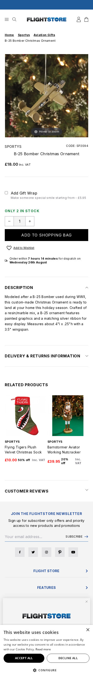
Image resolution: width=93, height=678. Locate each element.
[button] (46, 670)
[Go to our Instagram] (46, 552)
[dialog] (46, 651)
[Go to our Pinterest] (60, 552)
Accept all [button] (24, 658)
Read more (43, 649)
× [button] (87, 630)
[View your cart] (86, 19)
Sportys (13, 146)
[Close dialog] (86, 601)
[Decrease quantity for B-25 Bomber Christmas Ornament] (9, 221)
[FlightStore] (46, 19)
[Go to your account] (79, 19)
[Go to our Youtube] (73, 552)
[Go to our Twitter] (33, 552)
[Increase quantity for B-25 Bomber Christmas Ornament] (29, 221)
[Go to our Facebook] (20, 552)
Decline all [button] (68, 658)
